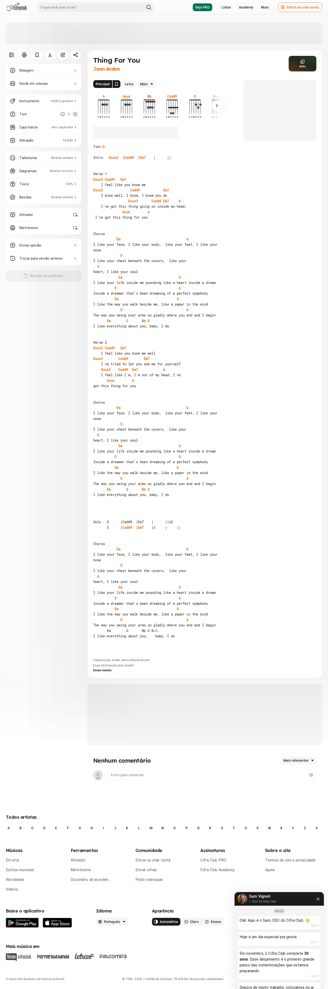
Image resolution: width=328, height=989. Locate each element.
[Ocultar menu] (11, 55)
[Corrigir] (62, 55)
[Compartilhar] (75, 55)
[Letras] (84, 956)
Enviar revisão (102, 670)
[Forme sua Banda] (53, 956)
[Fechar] (318, 899)
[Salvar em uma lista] (37, 55)
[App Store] (57, 923)
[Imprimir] (24, 55)
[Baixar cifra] (49, 55)
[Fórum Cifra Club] (18, 957)
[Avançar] (217, 106)
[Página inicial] (16, 7)
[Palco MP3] (113, 956)
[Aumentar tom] (75, 114)
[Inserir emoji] (311, 775)
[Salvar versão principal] (116, 84)
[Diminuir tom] (63, 114)
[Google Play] (22, 923)
